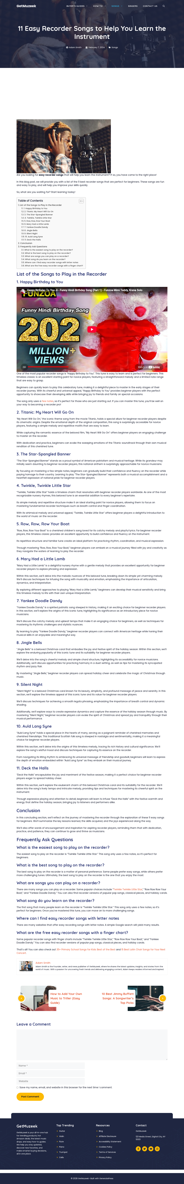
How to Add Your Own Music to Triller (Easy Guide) (66, 998)
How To (98, 6)
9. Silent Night (30, 233)
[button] (163, 6)
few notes (47, 401)
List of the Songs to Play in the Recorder (41, 205)
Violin (61, 1136)
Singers (133, 6)
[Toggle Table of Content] (80, 201)
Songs (115, 6)
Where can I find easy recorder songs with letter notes (51, 262)
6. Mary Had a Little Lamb (36, 224)
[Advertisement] (92, 88)
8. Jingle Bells (30, 230)
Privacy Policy (105, 1157)
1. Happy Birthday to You (35, 208)
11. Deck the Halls (33, 240)
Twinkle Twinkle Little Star (127, 889)
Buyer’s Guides (76, 6)
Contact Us (150, 6)
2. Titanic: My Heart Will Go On (38, 211)
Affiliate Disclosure (107, 1136)
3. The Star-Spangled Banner (38, 214)
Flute (61, 1141)
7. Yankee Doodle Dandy (36, 227)
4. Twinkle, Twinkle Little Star (38, 218)
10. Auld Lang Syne (34, 236)
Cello (61, 1157)
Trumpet (63, 1152)
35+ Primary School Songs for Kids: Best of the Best (85, 949)
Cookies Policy (105, 1147)
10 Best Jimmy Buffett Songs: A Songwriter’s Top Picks (118, 998)
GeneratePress (106, 1178)
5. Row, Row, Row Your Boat (37, 221)
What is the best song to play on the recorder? (48, 253)
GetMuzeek (26, 6)
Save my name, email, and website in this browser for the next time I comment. (66, 1087)
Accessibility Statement (110, 1141)
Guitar (62, 1131)
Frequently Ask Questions (33, 246)
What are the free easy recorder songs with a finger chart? (54, 265)
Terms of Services (107, 1152)
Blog (101, 1131)
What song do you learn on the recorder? (45, 259)
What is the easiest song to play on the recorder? (48, 250)
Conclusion (26, 243)
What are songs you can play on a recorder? (47, 256)
